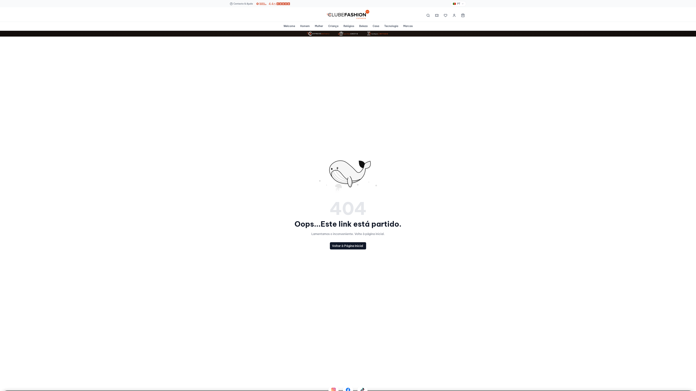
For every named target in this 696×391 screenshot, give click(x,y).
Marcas (408, 26)
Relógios (348, 26)
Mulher (319, 26)
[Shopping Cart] (463, 16)
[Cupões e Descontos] (437, 16)
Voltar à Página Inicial (347, 246)
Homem (305, 26)
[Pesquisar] (428, 16)
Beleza (363, 26)
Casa (376, 26)
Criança (333, 26)
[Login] (454, 16)
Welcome (289, 26)
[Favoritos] (445, 16)
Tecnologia (391, 26)
